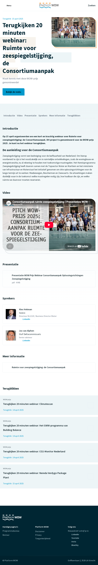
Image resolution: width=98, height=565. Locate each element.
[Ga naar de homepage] (49, 5)
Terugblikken (73, 115)
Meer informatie (57, 115)
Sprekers (43, 115)
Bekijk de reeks (13, 91)
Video (20, 115)
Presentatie (30, 115)
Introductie (9, 115)
